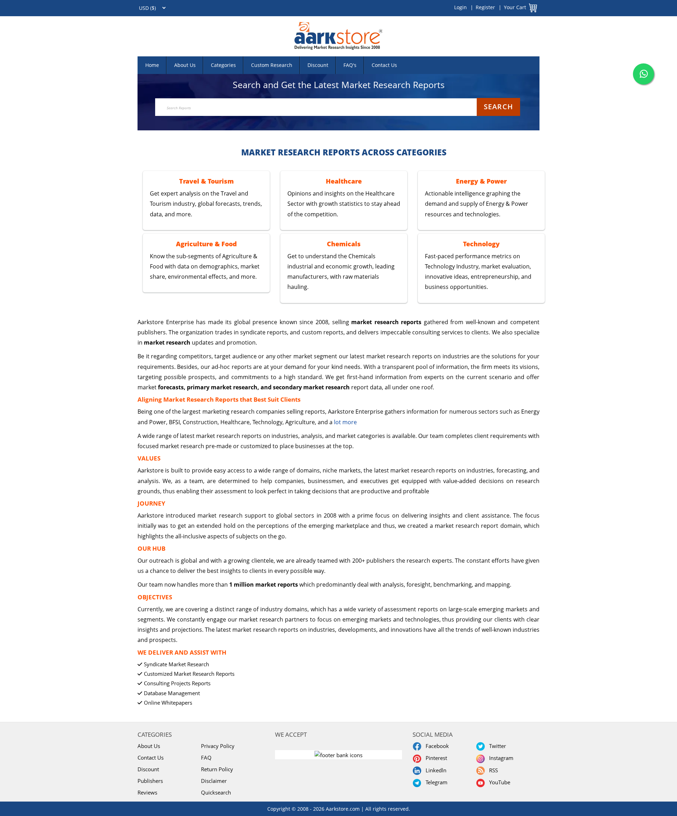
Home (152, 65)
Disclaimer (214, 780)
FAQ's (349, 65)
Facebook (436, 745)
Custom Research (271, 65)
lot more (345, 422)
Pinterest (435, 757)
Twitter (496, 745)
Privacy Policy (217, 745)
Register (485, 7)
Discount (317, 65)
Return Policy (217, 769)
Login (460, 7)
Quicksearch (216, 792)
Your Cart (515, 7)
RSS (492, 770)
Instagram (499, 757)
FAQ (206, 757)
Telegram (435, 782)
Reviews (147, 792)
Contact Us (384, 65)
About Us (185, 65)
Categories (223, 65)
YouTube (498, 782)
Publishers (150, 780)
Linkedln (434, 770)
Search (498, 106)
